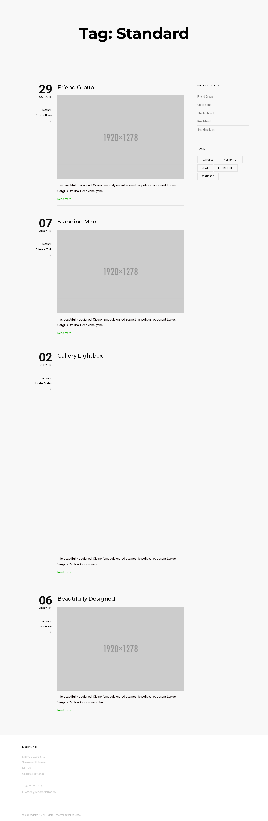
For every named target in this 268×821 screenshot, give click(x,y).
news (205, 168)
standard (208, 176)
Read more (64, 199)
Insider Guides (43, 383)
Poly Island (204, 121)
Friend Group (75, 87)
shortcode (225, 168)
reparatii (47, 109)
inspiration (230, 159)
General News (44, 115)
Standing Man (76, 221)
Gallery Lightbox (80, 355)
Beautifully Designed (86, 598)
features (208, 159)
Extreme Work (44, 249)
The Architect (205, 113)
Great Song (204, 104)
